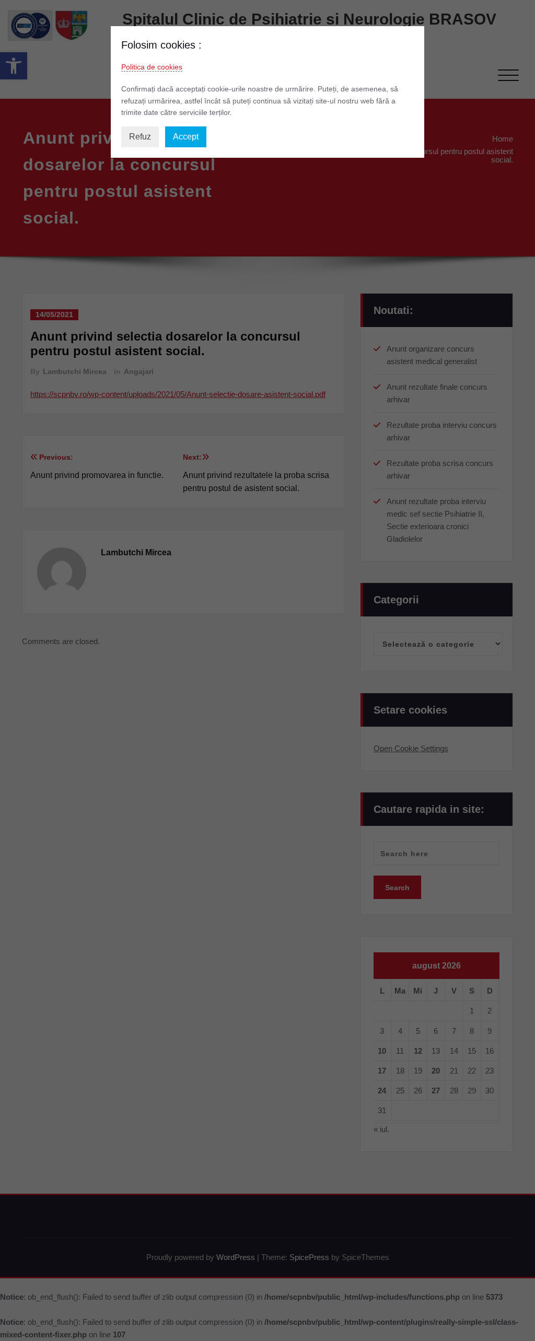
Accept (186, 136)
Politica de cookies (151, 67)
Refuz (140, 136)
